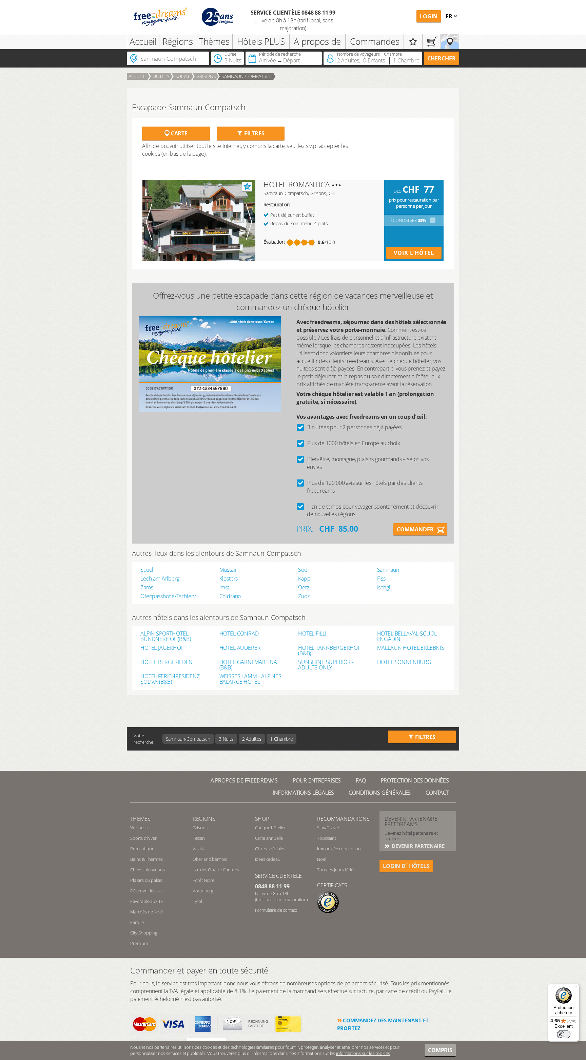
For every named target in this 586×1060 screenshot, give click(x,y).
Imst (224, 587)
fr (450, 16)
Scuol (146, 569)
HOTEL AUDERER (240, 648)
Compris (440, 1050)
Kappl (305, 578)
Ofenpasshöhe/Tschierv (168, 596)
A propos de (317, 41)
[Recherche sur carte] (450, 41)
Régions (177, 41)
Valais (198, 849)
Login (428, 16)
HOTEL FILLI (312, 634)
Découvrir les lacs (146, 891)
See (302, 569)
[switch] (563, 1034)
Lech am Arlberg (159, 578)
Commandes (374, 41)
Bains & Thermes (146, 859)
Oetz (303, 587)
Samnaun (388, 569)
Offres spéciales (270, 849)
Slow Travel (327, 828)
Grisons (206, 76)
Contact (437, 792)
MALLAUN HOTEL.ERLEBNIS (410, 648)
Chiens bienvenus (147, 870)
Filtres (254, 133)
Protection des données (415, 780)
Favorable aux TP (146, 901)
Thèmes (214, 41)
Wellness (139, 828)
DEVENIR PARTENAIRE (417, 846)
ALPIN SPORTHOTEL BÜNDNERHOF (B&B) (165, 636)
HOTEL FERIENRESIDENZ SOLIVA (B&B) (170, 679)
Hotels (161, 76)
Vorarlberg (203, 891)
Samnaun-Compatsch (246, 76)
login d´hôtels (406, 866)
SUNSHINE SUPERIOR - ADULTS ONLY (326, 664)
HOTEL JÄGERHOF (162, 648)
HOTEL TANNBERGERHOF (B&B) (329, 650)
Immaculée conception (339, 849)
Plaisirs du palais (146, 880)
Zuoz (303, 596)
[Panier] (432, 41)
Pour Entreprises (317, 780)
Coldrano (230, 596)
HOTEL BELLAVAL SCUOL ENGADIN (407, 636)
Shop (262, 818)
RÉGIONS (204, 818)
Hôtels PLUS (261, 41)
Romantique (142, 849)
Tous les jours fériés (336, 870)
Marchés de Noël (146, 912)
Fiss (381, 578)
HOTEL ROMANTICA (296, 184)
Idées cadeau (267, 859)
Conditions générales (380, 792)
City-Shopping (143, 933)
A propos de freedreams (244, 780)
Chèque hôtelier (270, 828)
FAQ (361, 780)
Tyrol (197, 901)
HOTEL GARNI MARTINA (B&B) (248, 664)
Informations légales (303, 792)
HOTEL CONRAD (239, 634)
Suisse (183, 76)
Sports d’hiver (143, 838)
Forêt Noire (203, 880)
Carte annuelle (269, 838)
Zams (146, 587)
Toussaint (326, 838)
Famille (137, 922)
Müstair (228, 569)
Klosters (228, 578)
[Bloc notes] (413, 41)
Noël (321, 859)
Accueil (143, 41)
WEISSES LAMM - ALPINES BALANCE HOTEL (250, 679)
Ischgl (383, 587)
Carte (179, 133)
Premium (139, 943)
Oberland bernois (210, 859)
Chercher (441, 58)
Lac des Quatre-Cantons (216, 870)
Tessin (199, 838)
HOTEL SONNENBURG (404, 662)
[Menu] (575, 988)
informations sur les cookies (363, 1053)
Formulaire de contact (276, 910)
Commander (415, 529)
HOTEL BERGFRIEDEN (166, 662)
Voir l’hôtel (414, 253)
